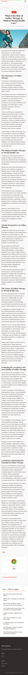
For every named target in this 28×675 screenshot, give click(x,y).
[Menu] (25, 1)
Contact (3, 666)
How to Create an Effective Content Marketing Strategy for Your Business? (12, 604)
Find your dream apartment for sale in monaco (13, 594)
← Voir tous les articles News (9, 577)
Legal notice (4, 663)
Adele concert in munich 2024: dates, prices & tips (12, 618)
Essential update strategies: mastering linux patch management (12, 627)
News (7, 7)
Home (2, 656)
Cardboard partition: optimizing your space (12, 613)
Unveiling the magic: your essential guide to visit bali (13, 623)
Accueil (3, 7)
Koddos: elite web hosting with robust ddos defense (14, 599)
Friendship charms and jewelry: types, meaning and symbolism (12, 632)
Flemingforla (5, 646)
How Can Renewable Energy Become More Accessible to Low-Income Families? (14, 609)
